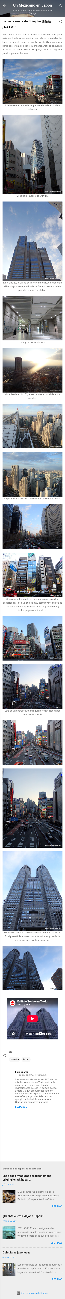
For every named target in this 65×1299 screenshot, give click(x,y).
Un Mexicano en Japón (32, 5)
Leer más (56, 1206)
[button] (60, 22)
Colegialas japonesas (16, 1252)
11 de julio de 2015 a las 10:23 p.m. (31, 1075)
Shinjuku (14, 1059)
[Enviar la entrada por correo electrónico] (11, 1053)
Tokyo (26, 1059)
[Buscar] (60, 6)
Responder (21, 1107)
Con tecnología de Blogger (34, 1293)
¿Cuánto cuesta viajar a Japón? (23, 1216)
